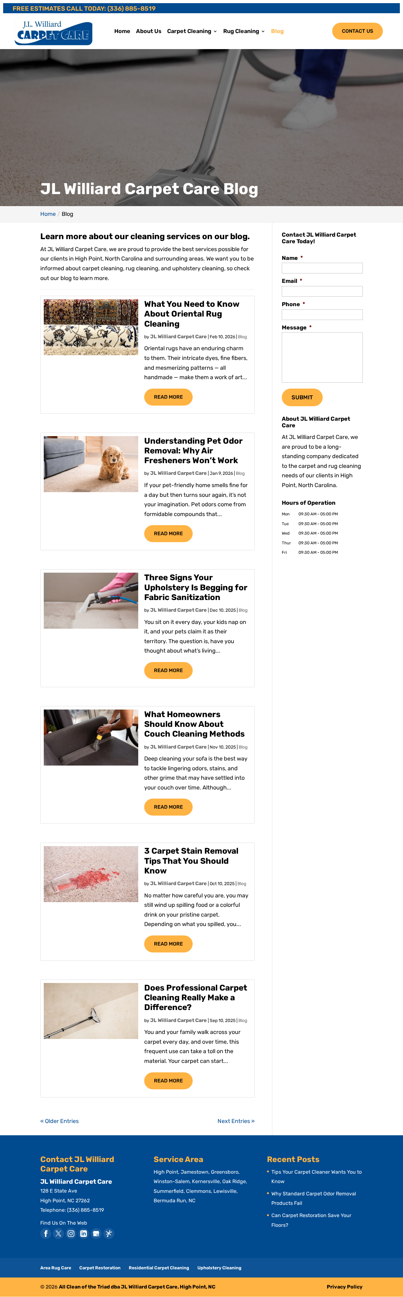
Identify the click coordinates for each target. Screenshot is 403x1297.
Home (122, 32)
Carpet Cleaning (189, 32)
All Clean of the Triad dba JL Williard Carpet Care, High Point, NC (137, 1287)
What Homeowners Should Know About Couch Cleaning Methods (194, 724)
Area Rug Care (55, 1268)
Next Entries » (236, 1121)
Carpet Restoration (100, 1268)
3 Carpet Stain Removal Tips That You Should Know (191, 860)
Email (292, 281)
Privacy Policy (345, 1287)
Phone (293, 304)
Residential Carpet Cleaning (159, 1268)
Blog (277, 32)
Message (297, 327)
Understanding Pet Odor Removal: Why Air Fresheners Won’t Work (193, 450)
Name (292, 258)
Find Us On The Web (63, 1223)
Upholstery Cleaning (219, 1268)
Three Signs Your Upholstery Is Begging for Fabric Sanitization (195, 587)
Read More (168, 397)
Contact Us (357, 31)
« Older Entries (59, 1121)
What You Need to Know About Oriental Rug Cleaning (191, 313)
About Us (149, 32)
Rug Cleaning (241, 32)
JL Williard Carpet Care (178, 337)
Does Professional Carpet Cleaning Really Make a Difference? (195, 997)
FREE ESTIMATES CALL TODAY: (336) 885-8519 (84, 8)
